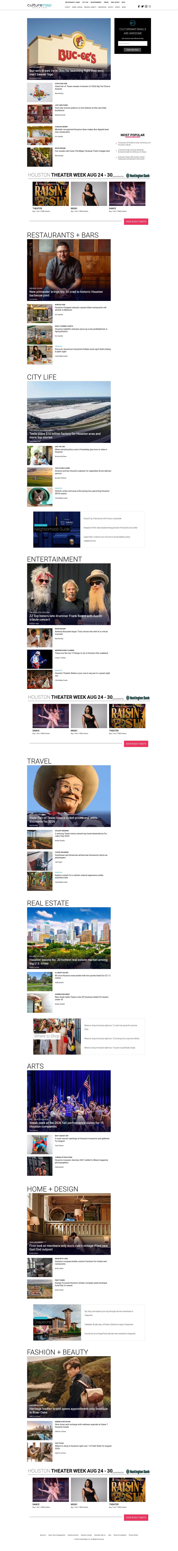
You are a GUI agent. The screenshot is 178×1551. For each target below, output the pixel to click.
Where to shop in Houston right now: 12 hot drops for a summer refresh (111, 1038)
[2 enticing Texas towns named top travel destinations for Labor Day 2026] (40, 839)
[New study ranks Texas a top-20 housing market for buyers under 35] (40, 1003)
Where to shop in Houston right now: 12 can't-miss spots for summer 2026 (110, 1027)
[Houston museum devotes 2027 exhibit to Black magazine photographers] (40, 1166)
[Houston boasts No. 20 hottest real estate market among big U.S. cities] (69, 938)
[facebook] (139, 6)
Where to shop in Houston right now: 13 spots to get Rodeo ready (109, 1048)
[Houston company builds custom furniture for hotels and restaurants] (40, 1267)
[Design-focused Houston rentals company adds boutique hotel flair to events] (40, 1289)
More (124, 7)
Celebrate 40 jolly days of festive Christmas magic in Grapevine (109, 1324)
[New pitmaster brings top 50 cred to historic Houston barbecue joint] (69, 270)
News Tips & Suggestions (56, 1535)
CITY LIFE (42, 377)
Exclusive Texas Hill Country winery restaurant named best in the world (131, 158)
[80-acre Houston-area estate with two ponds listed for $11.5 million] (40, 981)
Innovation (102, 7)
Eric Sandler (59, 136)
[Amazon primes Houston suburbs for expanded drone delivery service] (40, 477)
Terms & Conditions (120, 1535)
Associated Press (35, 78)
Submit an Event (73, 1535)
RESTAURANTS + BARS (63, 235)
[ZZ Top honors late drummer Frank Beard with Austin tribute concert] (69, 594)
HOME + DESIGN (52, 1189)
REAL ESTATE (48, 903)
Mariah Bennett (60, 115)
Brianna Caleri (34, 623)
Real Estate (115, 2)
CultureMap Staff (35, 441)
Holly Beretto (59, 982)
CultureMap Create (61, 356)
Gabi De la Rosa (34, 1416)
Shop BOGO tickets (136, 221)
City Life (85, 2)
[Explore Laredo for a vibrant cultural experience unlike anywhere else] (40, 881)
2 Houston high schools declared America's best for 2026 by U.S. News (132, 151)
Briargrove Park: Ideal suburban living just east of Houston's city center (110, 528)
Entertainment (96, 2)
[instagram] (146, 6)
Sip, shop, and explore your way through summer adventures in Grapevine (109, 1313)
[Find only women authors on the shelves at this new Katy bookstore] (40, 114)
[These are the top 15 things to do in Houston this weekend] (40, 659)
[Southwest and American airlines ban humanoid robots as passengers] (40, 861)
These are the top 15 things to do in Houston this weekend (81, 653)
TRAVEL (39, 761)
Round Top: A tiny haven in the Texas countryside (102, 518)
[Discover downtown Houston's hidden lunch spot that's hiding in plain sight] (40, 355)
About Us (43, 1535)
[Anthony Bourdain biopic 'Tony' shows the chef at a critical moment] (40, 637)
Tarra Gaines (33, 1130)
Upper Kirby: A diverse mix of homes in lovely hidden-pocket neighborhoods (107, 539)
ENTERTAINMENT (54, 559)
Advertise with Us (100, 1535)
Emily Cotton (33, 1253)
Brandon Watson (60, 478)
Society (67, 7)
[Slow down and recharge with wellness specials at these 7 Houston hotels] (40, 1430)
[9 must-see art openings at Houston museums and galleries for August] (40, 1144)
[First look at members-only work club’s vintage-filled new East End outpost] (69, 1224)
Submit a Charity (86, 1535)
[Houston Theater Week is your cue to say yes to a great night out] (40, 679)
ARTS (35, 1066)
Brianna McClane (60, 456)
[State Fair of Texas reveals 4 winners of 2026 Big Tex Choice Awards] (40, 92)
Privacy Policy (133, 1535)
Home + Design (77, 7)
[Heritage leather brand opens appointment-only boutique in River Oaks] (69, 1387)
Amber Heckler (60, 841)
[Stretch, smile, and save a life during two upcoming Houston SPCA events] (40, 497)
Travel (106, 2)
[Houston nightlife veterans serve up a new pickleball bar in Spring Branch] (40, 335)
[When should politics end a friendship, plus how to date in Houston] (40, 455)
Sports (110, 7)
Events (117, 7)
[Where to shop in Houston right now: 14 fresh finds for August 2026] (40, 1452)
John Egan (58, 862)
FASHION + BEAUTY (57, 1352)
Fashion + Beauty (90, 7)
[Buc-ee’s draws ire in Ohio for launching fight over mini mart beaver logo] (69, 49)
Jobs (109, 1535)
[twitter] (142, 6)
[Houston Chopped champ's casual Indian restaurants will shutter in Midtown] (40, 313)
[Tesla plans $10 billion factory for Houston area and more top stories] (69, 412)
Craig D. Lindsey (60, 658)
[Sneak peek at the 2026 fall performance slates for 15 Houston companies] (69, 1101)
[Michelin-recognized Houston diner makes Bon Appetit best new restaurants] (40, 135)
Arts (123, 2)
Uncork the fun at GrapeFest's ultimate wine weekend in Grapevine (110, 1334)
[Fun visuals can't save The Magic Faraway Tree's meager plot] (40, 157)
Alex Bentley (59, 93)
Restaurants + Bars (72, 2)
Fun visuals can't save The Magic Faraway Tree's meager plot (82, 151)
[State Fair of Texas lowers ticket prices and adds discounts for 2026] (69, 796)
